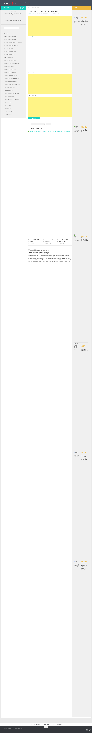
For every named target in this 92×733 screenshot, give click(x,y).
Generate (34, 118)
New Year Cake (8, 102)
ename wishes (32, 13)
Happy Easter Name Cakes (10, 69)
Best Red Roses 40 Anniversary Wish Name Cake (84, 349)
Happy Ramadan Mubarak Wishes (12, 78)
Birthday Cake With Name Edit (11, 45)
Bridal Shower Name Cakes (10, 51)
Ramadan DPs (8, 108)
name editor (48, 124)
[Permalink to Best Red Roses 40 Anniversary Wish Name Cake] (77, 397)
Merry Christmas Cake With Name (12, 93)
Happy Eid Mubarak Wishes (10, 72)
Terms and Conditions (35, 724)
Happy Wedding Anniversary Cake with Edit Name (84, 458)
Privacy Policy (46, 724)
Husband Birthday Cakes (10, 87)
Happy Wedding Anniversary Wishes (12, 84)
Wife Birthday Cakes (9, 114)
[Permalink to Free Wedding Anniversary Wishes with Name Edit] (77, 614)
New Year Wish (8, 105)
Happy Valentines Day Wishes (11, 81)
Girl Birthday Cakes (9, 57)
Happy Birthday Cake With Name (12, 63)
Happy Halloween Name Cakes (11, 75)
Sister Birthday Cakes (9, 111)
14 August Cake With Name (10, 36)
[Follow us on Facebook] (20, 8)
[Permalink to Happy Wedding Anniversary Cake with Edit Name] (77, 505)
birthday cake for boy (41, 124)
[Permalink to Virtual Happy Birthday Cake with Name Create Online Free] (77, 288)
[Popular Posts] (84, 14)
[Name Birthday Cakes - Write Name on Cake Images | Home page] (10, 3)
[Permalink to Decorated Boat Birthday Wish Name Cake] (64, 184)
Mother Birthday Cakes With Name (12, 99)
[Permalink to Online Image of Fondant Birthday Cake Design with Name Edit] (77, 70)
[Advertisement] (50, 26)
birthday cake (33, 124)
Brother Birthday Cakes (10, 54)
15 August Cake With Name (10, 39)
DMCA (53, 724)
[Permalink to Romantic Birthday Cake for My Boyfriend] (35, 184)
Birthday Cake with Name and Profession (13, 42)
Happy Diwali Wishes (9, 66)
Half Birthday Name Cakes (10, 60)
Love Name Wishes (9, 90)
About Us (59, 724)
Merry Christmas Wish (9, 96)
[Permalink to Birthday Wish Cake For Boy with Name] (50, 184)
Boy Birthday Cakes (33, 7)
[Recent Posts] (77, 14)
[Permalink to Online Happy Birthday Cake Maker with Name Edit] (77, 179)
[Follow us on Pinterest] (23, 8)
